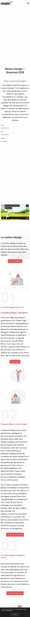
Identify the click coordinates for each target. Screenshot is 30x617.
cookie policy (9, 610)
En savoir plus (15, 361)
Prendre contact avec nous (15, 534)
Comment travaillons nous (15, 593)
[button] (28, 3)
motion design (7, 88)
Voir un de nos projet (15, 261)
